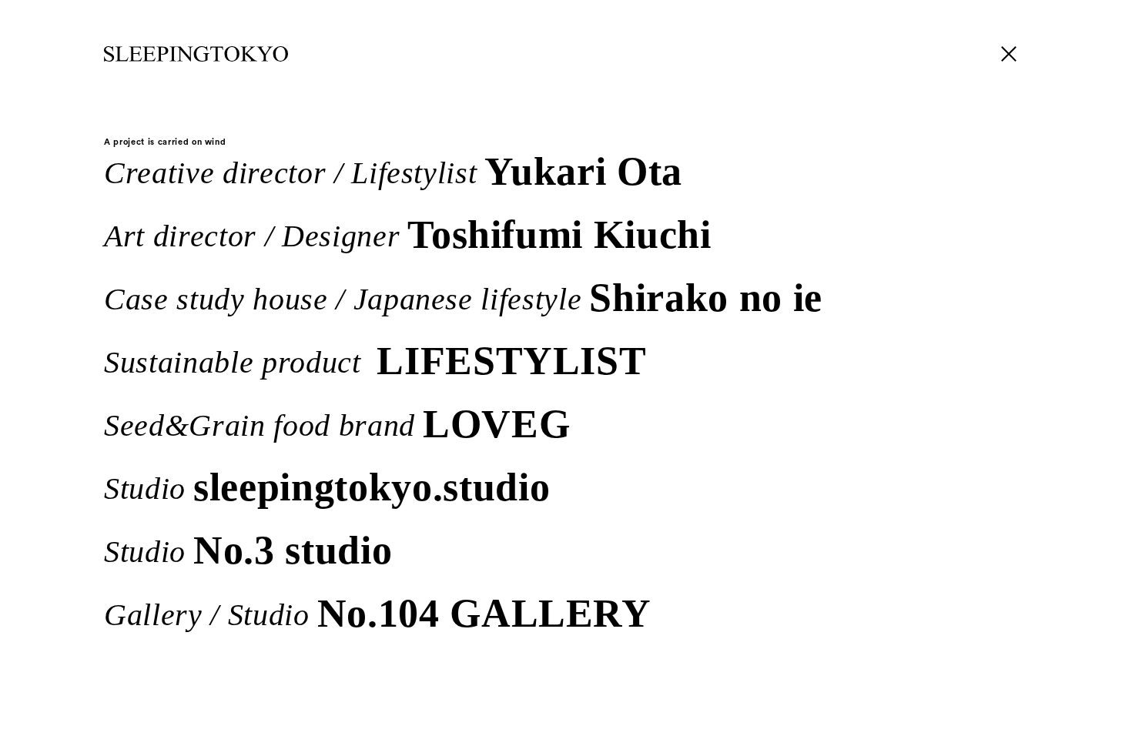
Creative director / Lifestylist (393, 170)
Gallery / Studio (377, 612)
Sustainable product (375, 360)
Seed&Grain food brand (337, 423)
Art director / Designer (408, 233)
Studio (327, 486)
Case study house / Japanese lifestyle (463, 296)
